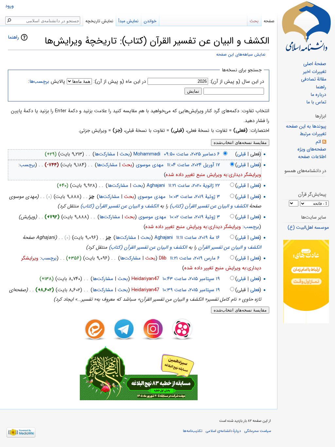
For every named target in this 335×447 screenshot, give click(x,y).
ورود (9, 6)
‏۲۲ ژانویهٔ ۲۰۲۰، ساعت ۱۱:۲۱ (194, 185)
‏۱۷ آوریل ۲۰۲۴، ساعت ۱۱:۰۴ (193, 165)
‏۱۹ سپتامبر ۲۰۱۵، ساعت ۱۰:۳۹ (191, 290)
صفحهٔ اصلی (314, 64)
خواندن (150, 21)
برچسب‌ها (39, 81)
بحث (125, 154)
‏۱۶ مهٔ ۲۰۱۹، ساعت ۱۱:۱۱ (198, 237)
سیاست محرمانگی (257, 431)
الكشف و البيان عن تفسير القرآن (229, 247)
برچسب (27, 165)
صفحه (269, 21)
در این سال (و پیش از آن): (237, 81)
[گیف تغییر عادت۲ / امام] (306, 281)
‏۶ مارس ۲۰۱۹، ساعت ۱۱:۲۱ (195, 258)
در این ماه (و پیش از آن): (120, 81)
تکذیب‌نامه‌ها (192, 431)
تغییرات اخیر (314, 72)
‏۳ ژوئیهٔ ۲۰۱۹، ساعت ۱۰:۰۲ (195, 217)
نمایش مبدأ (128, 21)
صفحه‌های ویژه (311, 149)
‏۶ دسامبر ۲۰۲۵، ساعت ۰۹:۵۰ (192, 154)
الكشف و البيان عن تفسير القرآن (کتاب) (209, 206)
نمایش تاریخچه (99, 21)
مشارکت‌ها (105, 154)
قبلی (241, 154)
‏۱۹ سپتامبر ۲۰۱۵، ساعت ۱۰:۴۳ (191, 279)
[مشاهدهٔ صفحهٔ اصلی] (306, 26)
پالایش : (46, 81)
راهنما (13, 37)
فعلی (254, 165)
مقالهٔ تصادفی (313, 79)
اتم (318, 142)
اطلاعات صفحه (312, 157)
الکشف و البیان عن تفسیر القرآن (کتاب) (119, 206)
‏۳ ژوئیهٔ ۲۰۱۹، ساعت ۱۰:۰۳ (194, 197)
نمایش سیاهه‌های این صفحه (240, 54)
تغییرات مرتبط (313, 134)
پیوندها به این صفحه (306, 126)
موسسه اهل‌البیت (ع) (308, 227)
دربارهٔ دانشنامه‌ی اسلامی (223, 431)
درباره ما (318, 94)
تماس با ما (316, 102)
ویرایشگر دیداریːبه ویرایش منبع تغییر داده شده (213, 175)
